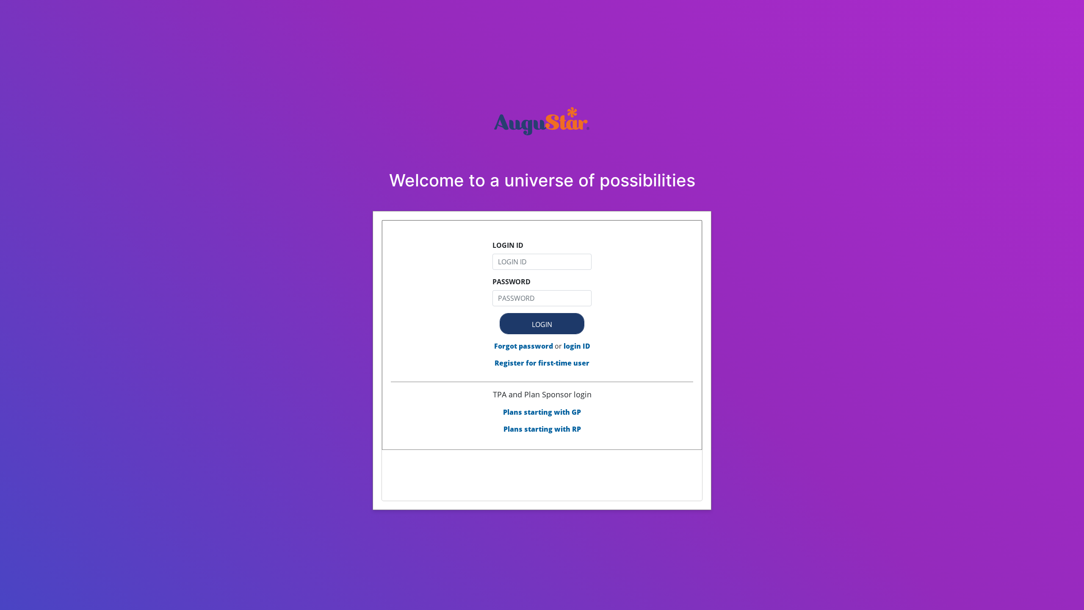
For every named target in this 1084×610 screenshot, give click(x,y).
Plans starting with (542, 412)
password (523, 346)
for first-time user (542, 363)
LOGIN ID (507, 245)
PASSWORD (511, 281)
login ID (577, 346)
